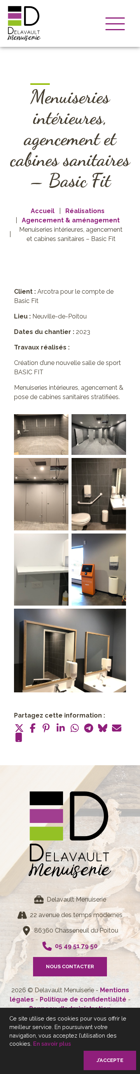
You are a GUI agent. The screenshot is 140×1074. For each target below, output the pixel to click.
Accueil (42, 211)
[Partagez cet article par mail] (116, 728)
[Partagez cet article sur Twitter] (18, 728)
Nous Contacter (70, 966)
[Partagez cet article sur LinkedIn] (60, 728)
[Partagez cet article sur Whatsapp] (74, 728)
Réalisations (85, 211)
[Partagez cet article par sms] (18, 737)
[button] (115, 23)
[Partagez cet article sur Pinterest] (46, 728)
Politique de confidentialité (84, 999)
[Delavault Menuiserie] (24, 23)
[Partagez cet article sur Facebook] (32, 728)
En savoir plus (52, 1043)
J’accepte (109, 1060)
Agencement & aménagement (71, 220)
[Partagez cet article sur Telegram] (88, 728)
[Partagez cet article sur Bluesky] (102, 728)
